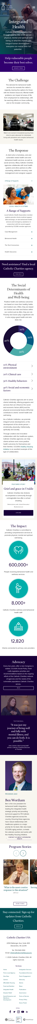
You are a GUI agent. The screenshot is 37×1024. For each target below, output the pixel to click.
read (18, 688)
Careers (5, 979)
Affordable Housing (9, 983)
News (20, 986)
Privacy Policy (23, 999)
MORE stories (20, 903)
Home (5, 969)
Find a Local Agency (9, 973)
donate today (18, 68)
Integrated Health (8, 989)
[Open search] (29, 7)
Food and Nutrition (8, 986)
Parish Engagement (25, 976)
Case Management (11, 232)
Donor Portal (23, 1003)
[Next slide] (23, 853)
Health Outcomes (10, 252)
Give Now (6, 976)
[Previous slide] (16, 853)
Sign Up (18, 926)
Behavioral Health (11, 238)
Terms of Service (24, 996)
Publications (22, 989)
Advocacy (22, 979)
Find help (18, 274)
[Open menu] (33, 7)
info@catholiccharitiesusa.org (21, 953)
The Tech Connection (12, 245)
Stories (21, 983)
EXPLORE (18, 512)
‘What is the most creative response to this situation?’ (16, 888)
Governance (22, 993)
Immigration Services (25, 969)
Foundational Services (25, 973)
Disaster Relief (7, 993)
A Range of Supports (11, 181)
